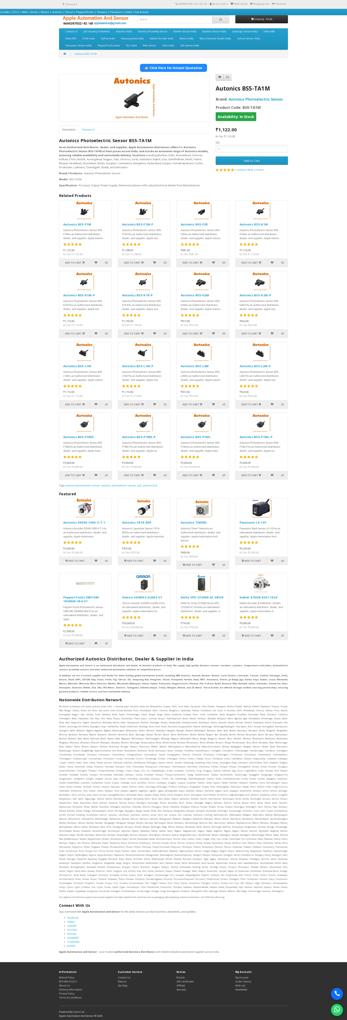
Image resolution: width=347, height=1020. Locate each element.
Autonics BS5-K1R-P (137, 295)
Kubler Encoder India (162, 38)
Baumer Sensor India (214, 31)
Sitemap (71, 933)
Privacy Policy (66, 993)
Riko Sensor (149, 45)
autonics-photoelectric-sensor (83, 485)
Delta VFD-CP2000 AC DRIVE (202, 597)
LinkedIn (72, 925)
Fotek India (88, 38)
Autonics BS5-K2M (195, 295)
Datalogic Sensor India (245, 31)
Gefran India (108, 38)
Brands (181, 977)
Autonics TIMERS (194, 522)
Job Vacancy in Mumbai (97, 31)
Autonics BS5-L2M (195, 366)
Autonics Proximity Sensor (152, 31)
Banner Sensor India (185, 31)
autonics (106, 485)
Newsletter (241, 989)
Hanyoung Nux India (132, 38)
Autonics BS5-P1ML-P (256, 437)
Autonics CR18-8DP (137, 522)
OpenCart (79, 1012)
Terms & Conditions (70, 997)
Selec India (168, 45)
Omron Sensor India (248, 38)
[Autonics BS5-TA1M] (134, 98)
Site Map (123, 985)
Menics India (187, 38)
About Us (64, 985)
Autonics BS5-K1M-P (79, 295)
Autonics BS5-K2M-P (255, 295)
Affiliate (181, 985)
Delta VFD (70, 38)
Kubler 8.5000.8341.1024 (259, 597)
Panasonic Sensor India (78, 45)
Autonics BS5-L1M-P (137, 366)
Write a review (255, 169)
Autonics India (124, 31)
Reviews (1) (88, 129)
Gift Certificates (185, 981)
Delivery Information (70, 989)
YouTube (72, 929)
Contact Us (71, 31)
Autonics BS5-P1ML (196, 437)
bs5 (139, 485)
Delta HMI (269, 31)
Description (69, 129)
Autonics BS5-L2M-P (255, 366)
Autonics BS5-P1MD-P (139, 437)
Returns (122, 981)
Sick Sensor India (189, 45)
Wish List (240, 985)
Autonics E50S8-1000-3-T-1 (84, 522)
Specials (181, 989)
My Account (241, 977)
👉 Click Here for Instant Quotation (173, 68)
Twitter (71, 921)
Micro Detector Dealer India (215, 38)
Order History (243, 981)
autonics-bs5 (150, 485)
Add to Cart (252, 161)
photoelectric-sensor (124, 485)
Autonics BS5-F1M (77, 224)
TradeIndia (73, 942)
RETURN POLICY (68, 981)
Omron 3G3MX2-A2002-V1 (142, 597)
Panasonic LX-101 (253, 522)
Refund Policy (66, 977)
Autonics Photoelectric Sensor (256, 99)
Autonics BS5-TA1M (86, 54)
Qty (218, 142)
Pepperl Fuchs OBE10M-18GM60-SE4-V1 (81, 599)
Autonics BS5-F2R (194, 224)
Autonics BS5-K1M (254, 224)
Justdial (71, 946)
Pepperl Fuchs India (109, 45)
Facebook (72, 917)
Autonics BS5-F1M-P (137, 224)
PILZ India (131, 45)
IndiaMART (73, 938)
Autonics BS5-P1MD (78, 437)
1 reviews (240, 169)
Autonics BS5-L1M (77, 366)
